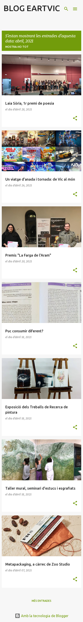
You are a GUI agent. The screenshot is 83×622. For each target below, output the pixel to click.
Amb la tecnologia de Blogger (44, 616)
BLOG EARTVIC (32, 8)
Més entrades (41, 600)
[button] (75, 119)
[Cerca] (66, 9)
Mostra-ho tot (17, 46)
